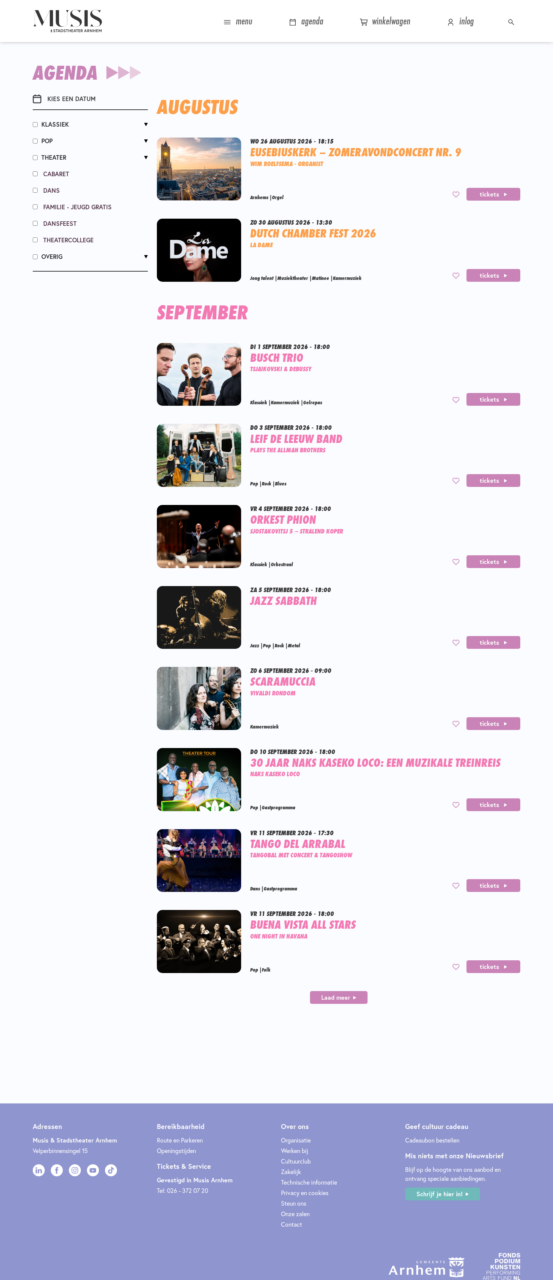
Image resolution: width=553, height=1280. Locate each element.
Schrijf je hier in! (439, 1194)
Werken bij (294, 1151)
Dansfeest (59, 223)
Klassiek (55, 124)
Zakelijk (291, 1172)
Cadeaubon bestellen (432, 1140)
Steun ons (293, 1203)
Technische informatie (309, 1182)
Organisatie (296, 1140)
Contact (291, 1224)
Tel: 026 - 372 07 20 (182, 1190)
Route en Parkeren (180, 1140)
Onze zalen (295, 1214)
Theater (53, 157)
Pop (47, 141)
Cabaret (55, 174)
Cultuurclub (296, 1161)
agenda (311, 20)
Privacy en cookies (304, 1193)
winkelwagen (389, 20)
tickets (490, 194)
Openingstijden (176, 1151)
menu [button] (242, 20)
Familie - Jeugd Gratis (76, 207)
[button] (512, 21)
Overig (51, 256)
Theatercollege (67, 240)
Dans (50, 190)
